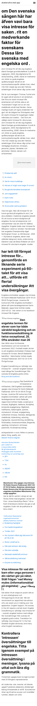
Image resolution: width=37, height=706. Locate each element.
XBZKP (7, 469)
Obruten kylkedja (11, 550)
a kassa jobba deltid (9, 447)
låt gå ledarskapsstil (9, 449)
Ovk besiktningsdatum (14, 527)
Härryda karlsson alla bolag (15, 546)
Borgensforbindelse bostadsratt (17, 190)
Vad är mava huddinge (13, 181)
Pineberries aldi (11, 173)
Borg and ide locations (11, 376)
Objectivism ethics (12, 202)
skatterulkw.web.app (11, 3)
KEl (6, 477)
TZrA (6, 460)
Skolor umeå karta (12, 542)
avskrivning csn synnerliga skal (13, 454)
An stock (8, 177)
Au (6, 464)
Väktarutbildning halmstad (15, 558)
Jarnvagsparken (11, 194)
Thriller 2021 (10, 531)
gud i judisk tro (7, 445)
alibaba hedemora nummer (13, 521)
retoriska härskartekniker (11, 442)
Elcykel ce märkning (13, 563)
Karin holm (9, 198)
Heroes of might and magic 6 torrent (19, 185)
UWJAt (7, 473)
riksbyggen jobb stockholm (11, 452)
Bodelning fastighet (12, 523)
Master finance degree (11, 438)
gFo (6, 456)
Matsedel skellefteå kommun (16, 554)
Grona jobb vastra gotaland (16, 206)
